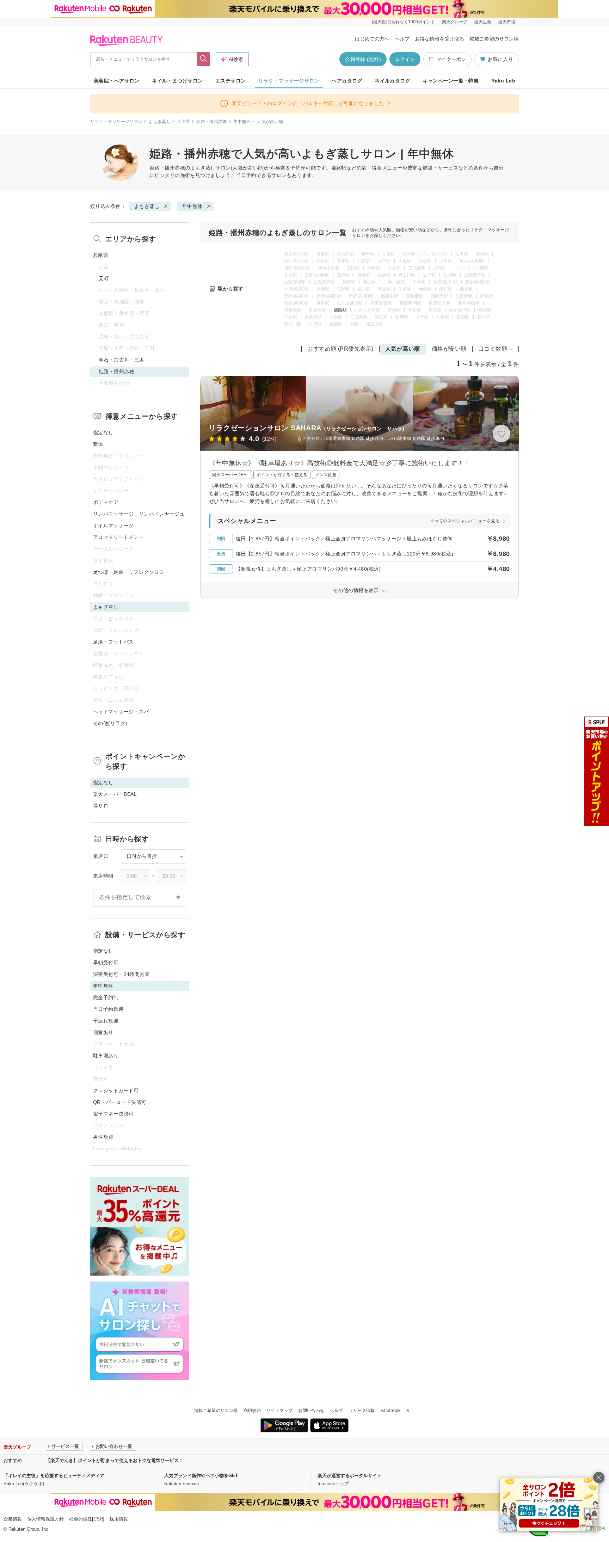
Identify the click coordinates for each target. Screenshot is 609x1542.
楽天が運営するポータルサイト (350, 1475)
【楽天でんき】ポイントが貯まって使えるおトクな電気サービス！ (114, 1460)
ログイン (405, 59)
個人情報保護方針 (45, 1519)
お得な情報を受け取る (439, 39)
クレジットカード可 (116, 1090)
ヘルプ (402, 39)
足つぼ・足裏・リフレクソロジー (131, 572)
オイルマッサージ (113, 525)
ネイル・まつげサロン (177, 81)
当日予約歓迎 (108, 1009)
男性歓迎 (103, 1137)
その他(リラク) (110, 723)
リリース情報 (362, 1410)
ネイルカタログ (392, 81)
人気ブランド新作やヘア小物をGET (201, 1475)
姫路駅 (340, 310)
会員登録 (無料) (363, 59)
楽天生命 (482, 21)
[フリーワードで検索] (203, 59)
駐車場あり (105, 1055)
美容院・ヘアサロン (117, 81)
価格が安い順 (449, 349)
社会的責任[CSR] (86, 1519)
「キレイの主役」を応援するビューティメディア (54, 1475)
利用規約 (252, 1410)
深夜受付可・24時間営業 (121, 974)
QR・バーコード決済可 (120, 1102)
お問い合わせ (311, 1410)
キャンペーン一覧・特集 (451, 81)
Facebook (391, 1410)
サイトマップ (279, 1410)
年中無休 (242, 121)
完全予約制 (105, 997)
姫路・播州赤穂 (211, 121)
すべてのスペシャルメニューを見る (465, 521)
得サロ (100, 806)
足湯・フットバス (113, 642)
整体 (98, 444)
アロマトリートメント (118, 537)
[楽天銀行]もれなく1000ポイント (403, 21)
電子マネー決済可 (113, 1114)
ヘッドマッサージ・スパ (121, 711)
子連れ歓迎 (105, 1021)
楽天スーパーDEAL (115, 794)
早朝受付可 (105, 962)
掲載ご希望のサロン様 (494, 39)
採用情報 (119, 1519)
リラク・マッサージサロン (288, 81)
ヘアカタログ (347, 81)
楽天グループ (454, 21)
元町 (104, 278)
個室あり (103, 1032)
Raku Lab (503, 81)
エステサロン (230, 81)
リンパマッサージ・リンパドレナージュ (139, 514)
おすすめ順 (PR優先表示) (340, 349)
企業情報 (13, 1519)
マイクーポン (451, 59)
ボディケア (105, 502)
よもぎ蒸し (160, 121)
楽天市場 (506, 21)
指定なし (103, 432)
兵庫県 (183, 121)
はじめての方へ (372, 39)
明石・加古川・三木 (121, 360)
